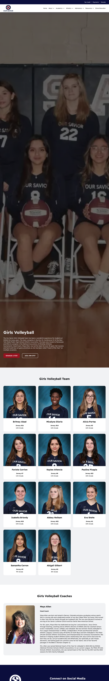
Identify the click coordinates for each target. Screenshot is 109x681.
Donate (103, 2)
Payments (96, 2)
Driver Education (100, 8)
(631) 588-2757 (30, 356)
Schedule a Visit (11, 356)
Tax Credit (87, 2)
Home (45, 8)
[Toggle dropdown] (53, 8)
